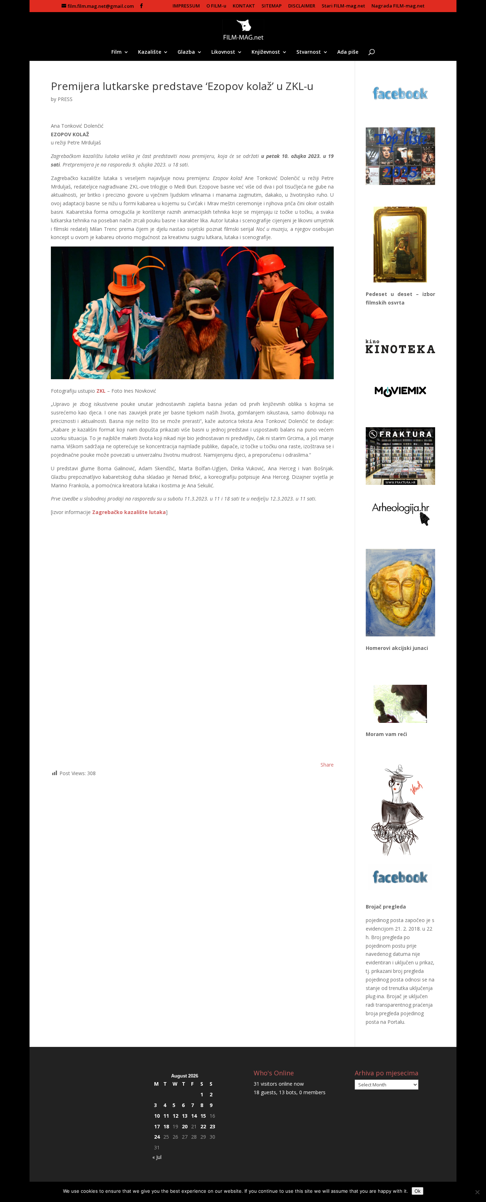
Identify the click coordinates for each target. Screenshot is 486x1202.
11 (166, 1115)
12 (175, 1115)
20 (184, 1126)
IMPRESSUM (186, 6)
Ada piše (347, 52)
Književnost (266, 52)
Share (327, 764)
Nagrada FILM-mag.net (397, 6)
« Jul (157, 1157)
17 (157, 1126)
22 (203, 1126)
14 (194, 1115)
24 (157, 1136)
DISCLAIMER (301, 6)
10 (157, 1115)
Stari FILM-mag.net (343, 6)
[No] (477, 1192)
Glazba (186, 52)
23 (212, 1126)
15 (203, 1115)
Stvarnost (308, 52)
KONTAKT (244, 6)
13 (184, 1115)
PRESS (65, 99)
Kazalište (149, 52)
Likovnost (223, 52)
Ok (417, 1191)
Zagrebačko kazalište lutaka (129, 512)
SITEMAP (272, 6)
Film (116, 52)
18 (166, 1126)
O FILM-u (216, 6)
